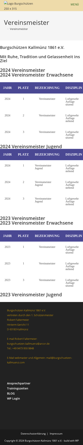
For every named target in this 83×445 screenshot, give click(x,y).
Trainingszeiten (17, 388)
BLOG (11, 393)
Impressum (56, 433)
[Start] (5, 29)
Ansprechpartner (18, 383)
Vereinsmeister (19, 29)
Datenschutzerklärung (33, 433)
